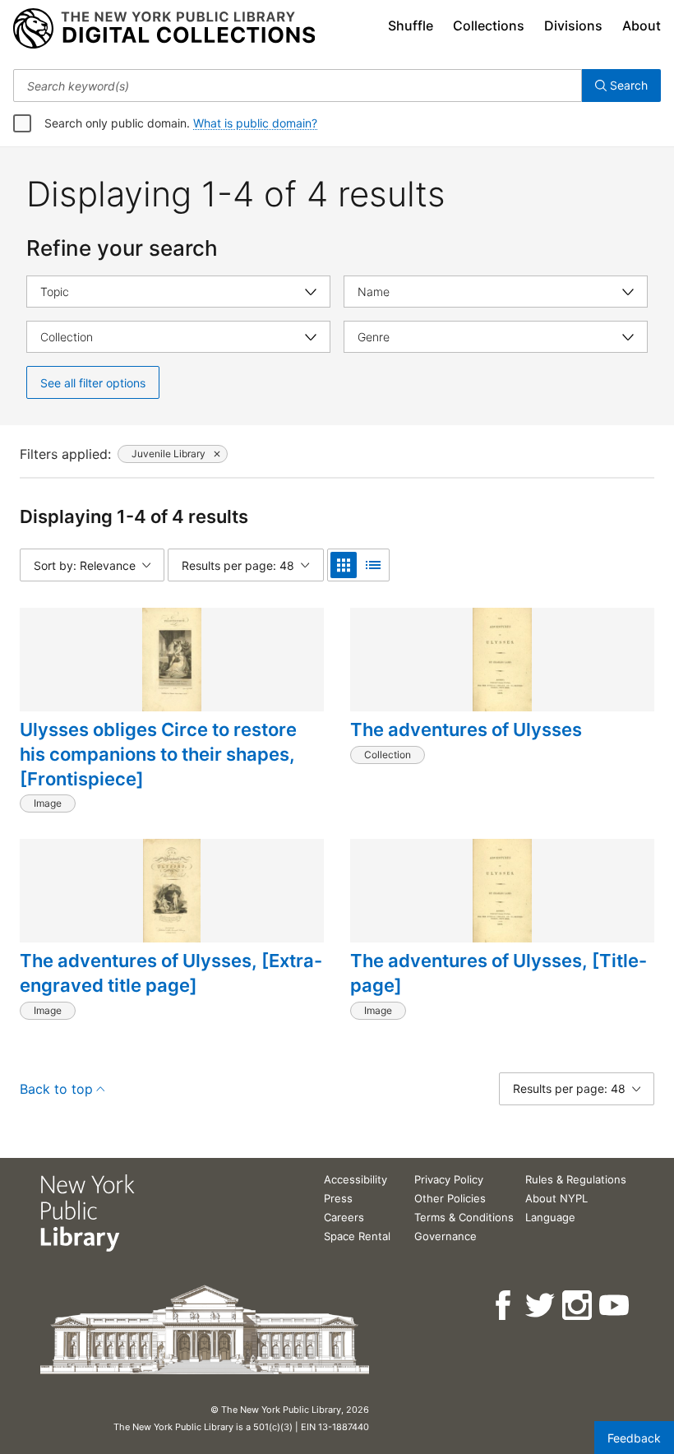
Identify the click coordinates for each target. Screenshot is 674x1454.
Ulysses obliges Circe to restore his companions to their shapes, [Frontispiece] (158, 754)
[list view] (373, 565)
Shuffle (410, 25)
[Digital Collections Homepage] (164, 28)
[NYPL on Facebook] (504, 1305)
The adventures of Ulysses (466, 729)
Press (338, 1198)
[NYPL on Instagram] (578, 1305)
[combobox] (297, 85)
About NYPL (556, 1198)
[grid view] (343, 565)
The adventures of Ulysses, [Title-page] (498, 973)
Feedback (634, 1438)
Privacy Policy (448, 1179)
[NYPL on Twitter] (541, 1305)
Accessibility (355, 1179)
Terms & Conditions (464, 1217)
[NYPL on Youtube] (615, 1305)
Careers (344, 1217)
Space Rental (357, 1236)
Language (550, 1217)
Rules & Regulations (575, 1179)
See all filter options (92, 383)
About (641, 25)
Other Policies (450, 1198)
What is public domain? (255, 123)
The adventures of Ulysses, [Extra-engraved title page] (171, 973)
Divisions (573, 25)
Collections (488, 25)
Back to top (56, 1089)
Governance (445, 1236)
